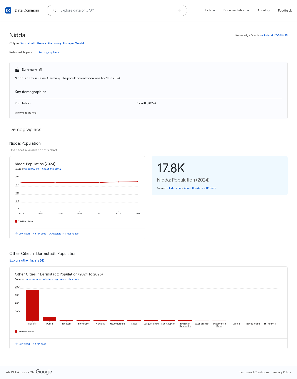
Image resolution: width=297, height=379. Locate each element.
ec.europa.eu (34, 279)
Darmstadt (27, 43)
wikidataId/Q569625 (274, 35)
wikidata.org (31, 168)
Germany (55, 43)
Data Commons (27, 10)
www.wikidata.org (26, 112)
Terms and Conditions (254, 372)
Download (24, 233)
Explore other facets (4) (27, 260)
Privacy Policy (282, 372)
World (79, 43)
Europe (68, 43)
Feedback (285, 10)
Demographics (48, 52)
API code (41, 233)
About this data (51, 168)
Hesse (42, 43)
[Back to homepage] (8, 10)
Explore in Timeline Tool (66, 233)
